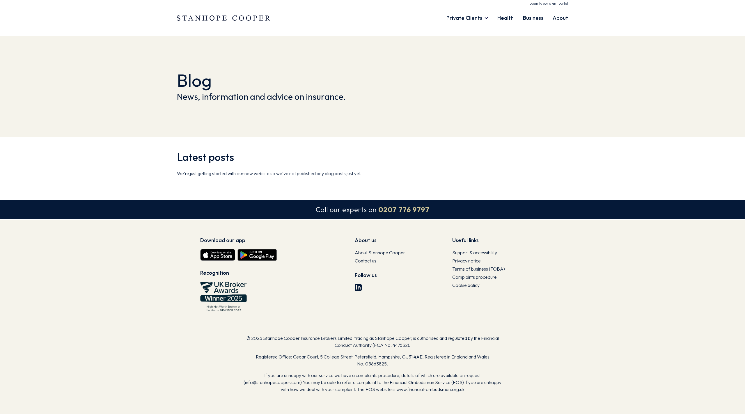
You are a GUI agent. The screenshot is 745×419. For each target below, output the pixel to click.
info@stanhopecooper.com (272, 382)
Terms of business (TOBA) (478, 269)
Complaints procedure (474, 277)
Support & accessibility (474, 252)
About (560, 18)
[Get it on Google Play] (257, 255)
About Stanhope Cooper (380, 252)
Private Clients (464, 18)
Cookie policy (466, 285)
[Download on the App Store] (217, 255)
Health (505, 18)
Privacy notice (466, 261)
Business (533, 18)
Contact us (365, 261)
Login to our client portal (548, 3)
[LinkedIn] (401, 287)
